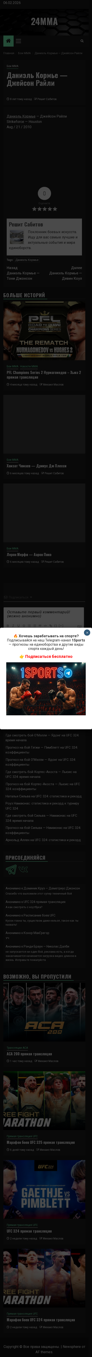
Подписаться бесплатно (49, 656)
